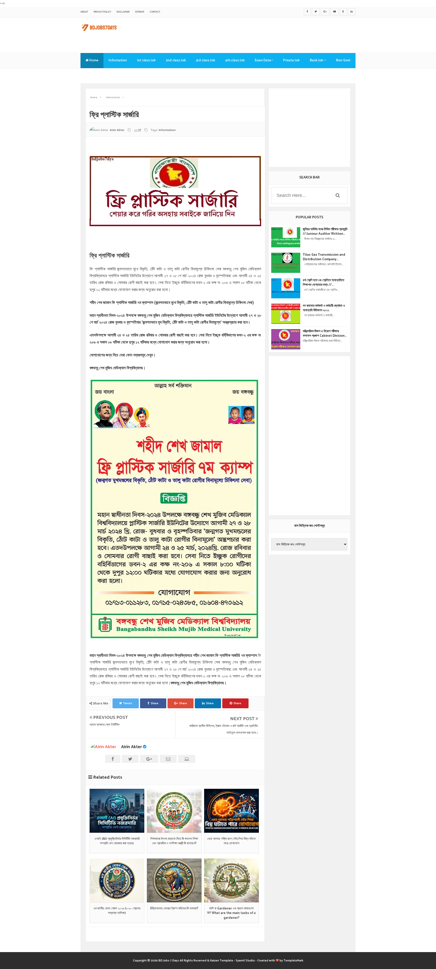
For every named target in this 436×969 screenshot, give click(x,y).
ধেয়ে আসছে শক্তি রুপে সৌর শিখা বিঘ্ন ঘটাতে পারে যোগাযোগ (231, 841)
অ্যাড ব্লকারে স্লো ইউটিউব (104, 724)
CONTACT (155, 12)
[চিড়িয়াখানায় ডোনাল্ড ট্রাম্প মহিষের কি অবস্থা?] (174, 880)
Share (154, 703)
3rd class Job (205, 60)
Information (117, 60)
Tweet (127, 703)
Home (93, 60)
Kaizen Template (221, 960)
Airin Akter (131, 746)
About (84, 12)
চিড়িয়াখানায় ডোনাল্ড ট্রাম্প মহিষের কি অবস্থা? (174, 908)
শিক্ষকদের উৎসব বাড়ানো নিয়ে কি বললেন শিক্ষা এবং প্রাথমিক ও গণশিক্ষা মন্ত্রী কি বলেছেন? (174, 841)
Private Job (291, 60)
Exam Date (263, 60)
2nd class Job (176, 60)
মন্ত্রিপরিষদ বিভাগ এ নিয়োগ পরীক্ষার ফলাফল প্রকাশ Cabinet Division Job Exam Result (324, 333)
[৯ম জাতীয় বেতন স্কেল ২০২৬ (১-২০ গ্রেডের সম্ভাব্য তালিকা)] (117, 880)
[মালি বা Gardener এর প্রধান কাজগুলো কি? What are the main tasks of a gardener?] (231, 880)
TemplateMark (293, 960)
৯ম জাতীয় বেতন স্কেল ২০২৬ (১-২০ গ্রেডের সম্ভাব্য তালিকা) (117, 910)
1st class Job (146, 60)
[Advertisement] (264, 34)
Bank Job (317, 60)
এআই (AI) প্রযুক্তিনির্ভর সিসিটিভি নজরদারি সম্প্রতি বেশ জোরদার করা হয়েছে (117, 841)
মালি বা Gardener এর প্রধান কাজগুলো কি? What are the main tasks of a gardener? (231, 913)
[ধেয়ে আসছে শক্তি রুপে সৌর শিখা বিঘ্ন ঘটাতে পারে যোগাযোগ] (231, 811)
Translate (93, 75)
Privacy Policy (102, 12)
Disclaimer (123, 12)
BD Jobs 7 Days (168, 960)
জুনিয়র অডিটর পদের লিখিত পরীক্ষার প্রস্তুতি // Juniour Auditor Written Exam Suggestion (325, 231)
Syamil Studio (245, 960)
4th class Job (235, 60)
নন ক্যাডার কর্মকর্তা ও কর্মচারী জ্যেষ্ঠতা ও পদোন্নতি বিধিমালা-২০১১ (324, 308)
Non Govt (343, 60)
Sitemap (139, 12)
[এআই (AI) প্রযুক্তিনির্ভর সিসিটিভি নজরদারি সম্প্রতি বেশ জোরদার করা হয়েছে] (117, 811)
